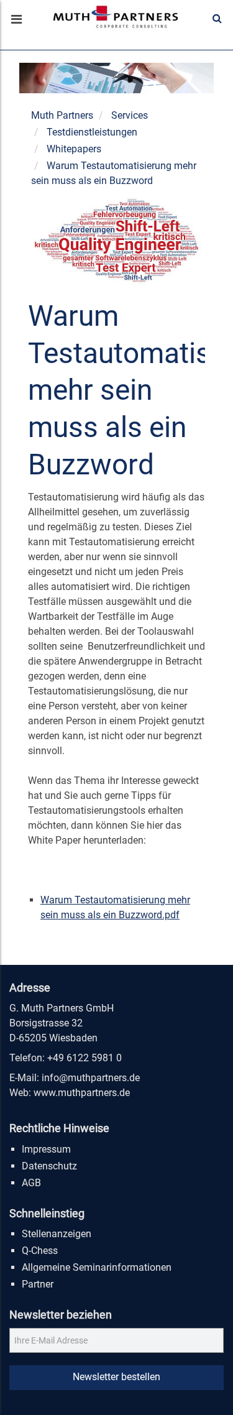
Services (129, 115)
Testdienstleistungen (92, 132)
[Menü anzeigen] (15, 20)
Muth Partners (62, 115)
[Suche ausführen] (217, 18)
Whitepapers (74, 149)
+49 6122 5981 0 (84, 1058)
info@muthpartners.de (91, 1078)
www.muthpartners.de (82, 1093)
